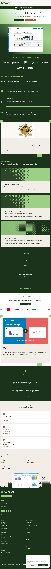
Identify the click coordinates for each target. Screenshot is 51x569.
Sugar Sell (3, 522)
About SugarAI (29, 534)
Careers (27, 539)
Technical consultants (6, 554)
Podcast (3, 537)
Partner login (4, 555)
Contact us (5, 500)
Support (3, 545)
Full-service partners (5, 552)
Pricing (4, 506)
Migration (28, 523)
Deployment (28, 522)
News (27, 537)
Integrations (28, 527)
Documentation (4, 543)
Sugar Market (4, 525)
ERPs (27, 528)
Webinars (28, 546)
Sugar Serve (3, 527)
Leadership (28, 536)
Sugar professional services (7, 546)
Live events (28, 545)
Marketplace (4, 528)
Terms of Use (17, 560)
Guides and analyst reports (7, 536)
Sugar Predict (4, 523)
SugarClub (28, 548)
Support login (6, 503)
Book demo (43, 3)
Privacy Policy (25, 560)
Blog (2, 534)
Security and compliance (31, 525)
